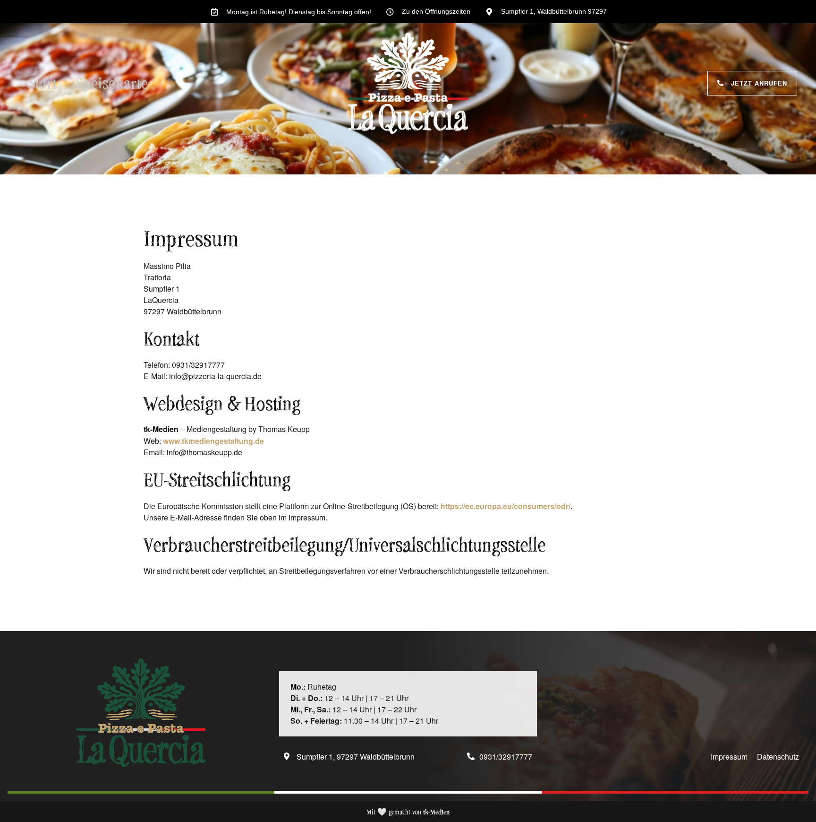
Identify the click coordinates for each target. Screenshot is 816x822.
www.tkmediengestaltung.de (213, 440)
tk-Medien (436, 811)
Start (42, 83)
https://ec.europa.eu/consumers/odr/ (505, 506)
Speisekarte (112, 83)
